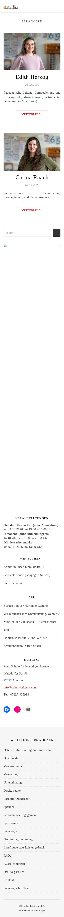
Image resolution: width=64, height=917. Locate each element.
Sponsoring (11, 823)
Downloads (11, 758)
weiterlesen (32, 114)
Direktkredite (12, 790)
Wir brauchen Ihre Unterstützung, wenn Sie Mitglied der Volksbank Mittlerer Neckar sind (32, 621)
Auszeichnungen (14, 863)
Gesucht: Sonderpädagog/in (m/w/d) (27, 575)
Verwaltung (11, 774)
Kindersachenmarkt (18, 542)
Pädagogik (10, 831)
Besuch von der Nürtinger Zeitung (26, 605)
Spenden (9, 807)
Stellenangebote (14, 583)
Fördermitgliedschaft (17, 798)
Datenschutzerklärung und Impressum (28, 750)
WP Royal (40, 910)
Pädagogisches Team (17, 888)
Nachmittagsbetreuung (18, 839)
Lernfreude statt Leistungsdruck (24, 847)
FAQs (7, 855)
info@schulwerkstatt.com (20, 687)
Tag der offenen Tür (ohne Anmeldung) (31, 525)
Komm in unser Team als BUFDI (25, 567)
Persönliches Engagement (20, 815)
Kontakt (9, 880)
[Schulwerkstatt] (11, 6)
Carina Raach (32, 177)
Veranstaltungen (14, 766)
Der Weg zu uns (14, 872)
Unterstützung (13, 782)
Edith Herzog (32, 77)
